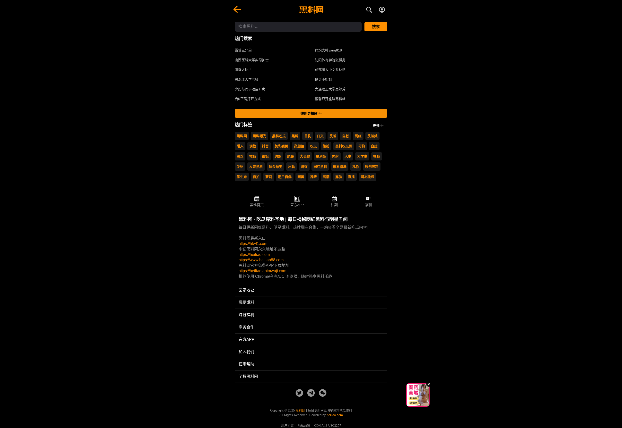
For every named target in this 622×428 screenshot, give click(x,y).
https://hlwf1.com (253, 244)
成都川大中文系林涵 (330, 70)
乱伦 (355, 166)
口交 (320, 136)
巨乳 (307, 136)
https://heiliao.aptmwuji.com (262, 271)
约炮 (278, 156)
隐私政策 (304, 425)
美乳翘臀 (281, 146)
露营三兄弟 (243, 50)
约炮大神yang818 (328, 50)
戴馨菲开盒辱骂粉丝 (330, 99)
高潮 (326, 177)
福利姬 (321, 156)
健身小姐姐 (323, 79)
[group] (418, 395)
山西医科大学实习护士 (252, 60)
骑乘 (304, 166)
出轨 (291, 166)
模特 (376, 156)
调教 (252, 146)
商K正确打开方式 (248, 99)
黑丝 (240, 156)
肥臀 (290, 156)
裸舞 (313, 177)
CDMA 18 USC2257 (327, 425)
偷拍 (326, 146)
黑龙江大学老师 (247, 79)
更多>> (378, 125)
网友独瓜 (367, 177)
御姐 (265, 156)
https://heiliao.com (254, 254)
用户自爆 (285, 177)
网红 (358, 136)
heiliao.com (335, 415)
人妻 (348, 156)
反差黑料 (256, 166)
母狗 (361, 146)
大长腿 (305, 156)
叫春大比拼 (243, 70)
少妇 (240, 166)
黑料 (295, 136)
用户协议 (287, 425)
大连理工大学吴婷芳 (330, 89)
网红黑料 (320, 166)
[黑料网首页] (311, 10)
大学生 (362, 156)
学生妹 (242, 177)
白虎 (374, 146)
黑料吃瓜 (279, 136)
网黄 (300, 177)
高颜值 (299, 146)
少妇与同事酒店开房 (250, 89)
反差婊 (372, 136)
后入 (240, 146)
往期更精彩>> (311, 113)
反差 (332, 136)
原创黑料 (372, 166)
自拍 (256, 177)
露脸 (338, 177)
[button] (414, 404)
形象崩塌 (339, 166)
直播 (351, 177)
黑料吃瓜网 (343, 146)
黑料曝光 (259, 136)
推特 (252, 156)
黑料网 (242, 136)
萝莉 (268, 177)
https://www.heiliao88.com (261, 260)
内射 (335, 156)
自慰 (345, 136)
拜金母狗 (275, 166)
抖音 (265, 146)
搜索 (376, 27)
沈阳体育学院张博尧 (330, 60)
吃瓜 (313, 146)
